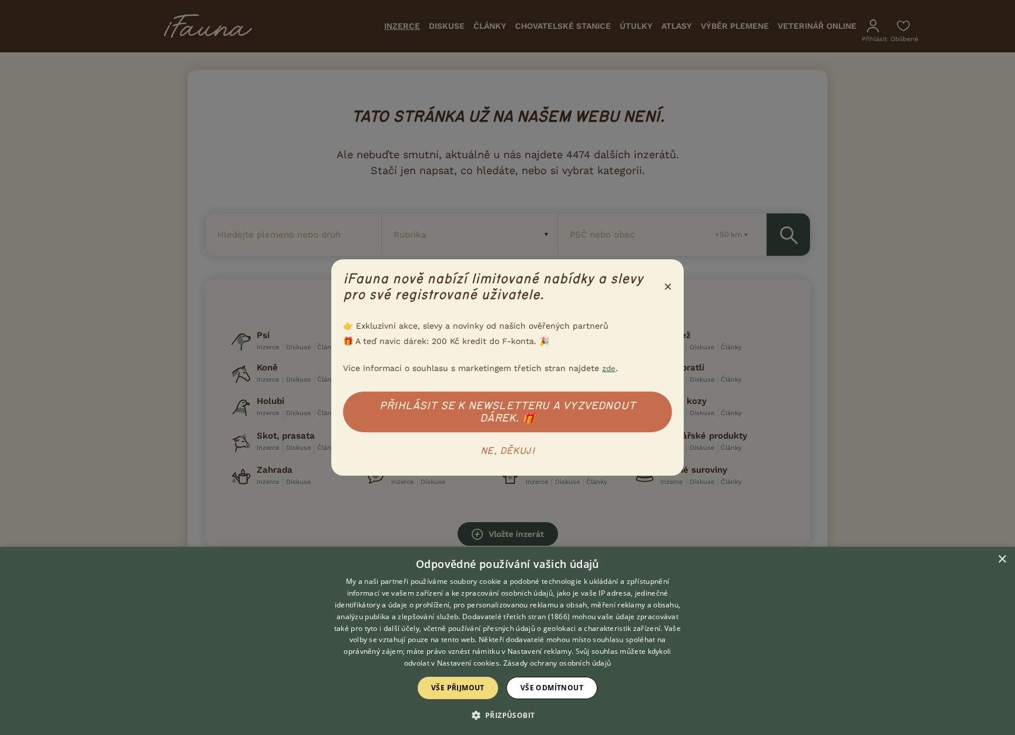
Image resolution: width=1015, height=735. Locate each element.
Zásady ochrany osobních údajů (557, 663)
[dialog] (507, 641)
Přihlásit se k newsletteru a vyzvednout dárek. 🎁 (507, 411)
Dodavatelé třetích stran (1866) (516, 617)
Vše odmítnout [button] (551, 688)
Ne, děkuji (507, 451)
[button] (507, 714)
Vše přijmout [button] (458, 688)
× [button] (1001, 559)
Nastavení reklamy (540, 651)
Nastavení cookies (468, 663)
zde (609, 368)
